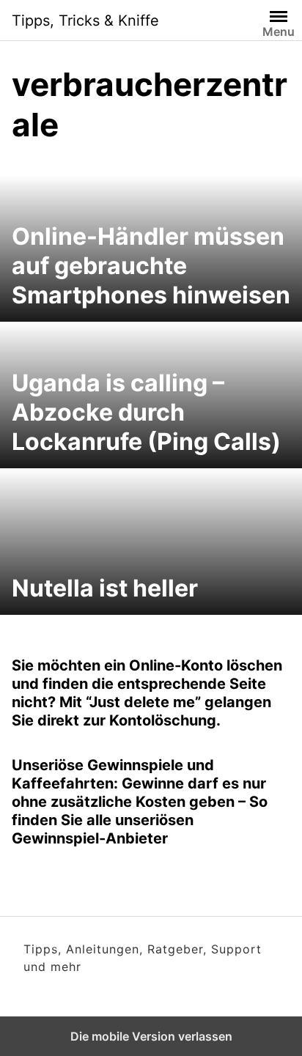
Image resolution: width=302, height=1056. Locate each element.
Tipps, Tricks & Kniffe (85, 20)
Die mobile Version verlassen (151, 1036)
